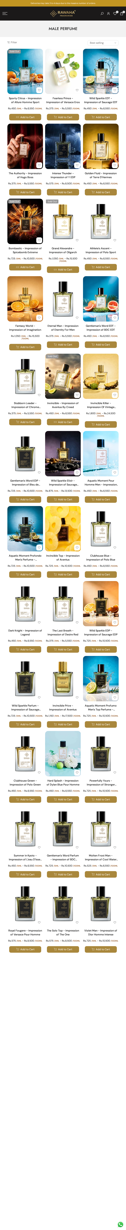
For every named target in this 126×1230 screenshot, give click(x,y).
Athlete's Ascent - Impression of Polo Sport (101, 250)
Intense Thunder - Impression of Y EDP (63, 175)
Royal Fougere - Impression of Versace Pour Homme (25, 932)
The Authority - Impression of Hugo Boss (25, 175)
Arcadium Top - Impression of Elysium (63, 1085)
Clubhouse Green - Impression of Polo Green (25, 782)
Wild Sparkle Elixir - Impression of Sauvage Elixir (63, 483)
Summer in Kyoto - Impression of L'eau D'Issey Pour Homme (25, 858)
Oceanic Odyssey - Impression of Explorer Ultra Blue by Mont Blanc (63, 1163)
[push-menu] (4, 13)
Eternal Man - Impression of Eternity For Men (63, 327)
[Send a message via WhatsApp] (120, 1224)
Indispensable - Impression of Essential (63, 1007)
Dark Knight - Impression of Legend (25, 632)
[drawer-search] (102, 13)
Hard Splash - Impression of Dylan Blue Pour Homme (63, 782)
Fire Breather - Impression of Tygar (101, 1007)
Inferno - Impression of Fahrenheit (25, 1007)
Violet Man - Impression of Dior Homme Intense (100, 932)
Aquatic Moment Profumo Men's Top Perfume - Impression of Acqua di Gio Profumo (100, 708)
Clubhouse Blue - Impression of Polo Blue (100, 557)
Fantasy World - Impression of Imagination (25, 327)
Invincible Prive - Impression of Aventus (63, 707)
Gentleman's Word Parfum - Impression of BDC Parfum (63, 858)
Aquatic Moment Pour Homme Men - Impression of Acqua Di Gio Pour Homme (101, 483)
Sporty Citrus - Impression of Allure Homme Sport (25, 100)
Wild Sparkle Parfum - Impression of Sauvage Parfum (25, 708)
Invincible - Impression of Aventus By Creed (63, 405)
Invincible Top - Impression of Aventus (63, 557)
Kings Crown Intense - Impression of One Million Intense (100, 1085)
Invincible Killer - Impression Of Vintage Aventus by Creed (100, 405)
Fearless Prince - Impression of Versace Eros (63, 100)
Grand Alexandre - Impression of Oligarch (63, 250)
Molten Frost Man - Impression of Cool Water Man (100, 858)
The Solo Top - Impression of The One (63, 932)
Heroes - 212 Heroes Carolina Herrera (25, 1085)
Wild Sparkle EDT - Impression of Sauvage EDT (100, 100)
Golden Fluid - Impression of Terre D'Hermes (101, 175)
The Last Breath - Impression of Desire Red (63, 632)
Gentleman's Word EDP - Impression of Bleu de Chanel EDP (25, 483)
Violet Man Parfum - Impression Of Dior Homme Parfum (25, 1163)
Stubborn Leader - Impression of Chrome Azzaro (25, 405)
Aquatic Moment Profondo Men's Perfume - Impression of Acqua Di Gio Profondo (25, 558)
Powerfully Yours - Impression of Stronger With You (101, 783)
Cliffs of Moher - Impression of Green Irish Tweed (100, 1163)
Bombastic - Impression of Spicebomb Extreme (25, 250)
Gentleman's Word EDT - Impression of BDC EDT (101, 327)
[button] (39, 90)
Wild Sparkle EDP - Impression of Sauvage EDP (100, 632)
